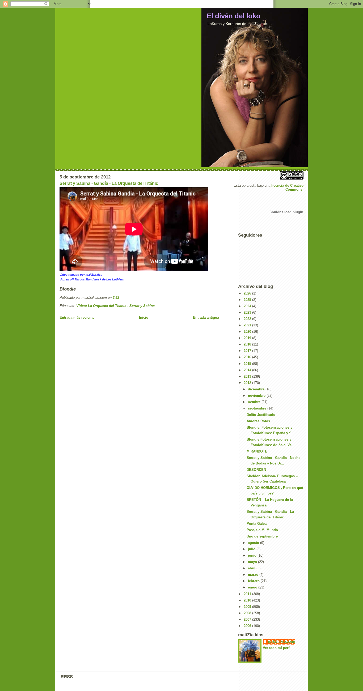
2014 (248, 370)
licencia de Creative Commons (287, 187)
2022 (248, 319)
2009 (248, 607)
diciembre (256, 389)
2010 (248, 600)
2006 (248, 626)
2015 (248, 364)
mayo (253, 562)
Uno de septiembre (262, 536)
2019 (248, 338)
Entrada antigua (206, 317)
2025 (248, 300)
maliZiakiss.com (281, 641)
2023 (248, 312)
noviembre (257, 396)
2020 (248, 332)
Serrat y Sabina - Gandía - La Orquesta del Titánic (109, 183)
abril (252, 568)
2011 (248, 594)
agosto (254, 543)
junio (253, 555)
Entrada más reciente (77, 317)
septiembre (257, 408)
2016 (248, 357)
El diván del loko (233, 16)
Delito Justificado (261, 415)
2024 (248, 306)
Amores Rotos (258, 421)
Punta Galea (257, 524)
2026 (248, 293)
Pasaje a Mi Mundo (262, 530)
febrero (254, 581)
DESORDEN (256, 470)
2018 (248, 344)
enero (253, 587)
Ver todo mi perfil (277, 648)
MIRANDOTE (257, 451)
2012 (248, 383)
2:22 (116, 298)
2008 (248, 613)
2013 (248, 376)
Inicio (143, 317)
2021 (248, 325)
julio (252, 549)
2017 (248, 351)
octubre (254, 402)
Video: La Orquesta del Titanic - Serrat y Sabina (115, 306)
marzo (253, 575)
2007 (248, 619)
